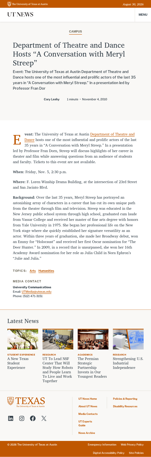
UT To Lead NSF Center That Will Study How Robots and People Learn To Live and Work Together (58, 369)
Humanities (46, 271)
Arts (33, 271)
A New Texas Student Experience (18, 363)
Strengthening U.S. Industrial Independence (128, 363)
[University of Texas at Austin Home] (27, 4)
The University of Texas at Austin (37, 444)
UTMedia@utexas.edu (36, 291)
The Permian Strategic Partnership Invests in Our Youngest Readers (92, 367)
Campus (75, 31)
